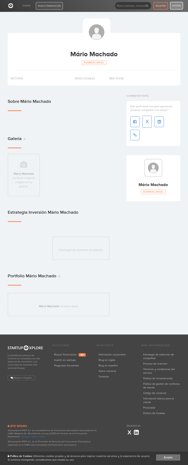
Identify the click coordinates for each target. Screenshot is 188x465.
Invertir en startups (65, 360)
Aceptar (168, 457)
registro (161, 6)
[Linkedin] (136, 432)
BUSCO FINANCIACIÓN (49, 6)
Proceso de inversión (155, 363)
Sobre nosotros (107, 371)
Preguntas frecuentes (66, 365)
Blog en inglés (107, 360)
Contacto (104, 376)
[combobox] (133, 6)
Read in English (23, 377)
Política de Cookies (154, 413)
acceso (176, 5)
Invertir (27, 5)
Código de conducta (154, 393)
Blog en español (108, 365)
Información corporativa (112, 354)
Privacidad (149, 407)
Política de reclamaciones (158, 378)
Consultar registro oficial (33, 436)
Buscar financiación (69, 354)
